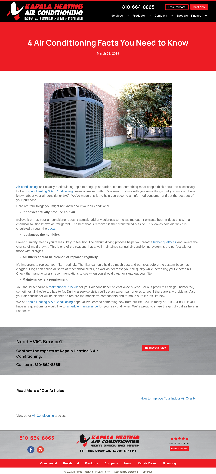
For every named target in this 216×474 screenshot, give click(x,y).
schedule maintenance (82, 306)
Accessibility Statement (126, 471)
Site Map (147, 471)
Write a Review (179, 449)
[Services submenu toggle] (127, 15)
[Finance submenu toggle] (206, 15)
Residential (71, 463)
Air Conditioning (43, 415)
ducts (51, 228)
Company (160, 15)
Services (117, 15)
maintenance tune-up (63, 287)
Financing (169, 463)
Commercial (48, 463)
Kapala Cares (147, 463)
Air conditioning (27, 187)
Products (139, 15)
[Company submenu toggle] (172, 15)
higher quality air (164, 242)
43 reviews (183, 443)
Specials (182, 15)
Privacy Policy (102, 471)
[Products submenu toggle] (149, 15)
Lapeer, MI (120, 450)
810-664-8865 (138, 7)
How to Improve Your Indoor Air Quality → (170, 398)
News (128, 463)
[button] (155, 348)
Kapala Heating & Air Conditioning (49, 191)
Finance (196, 15)
